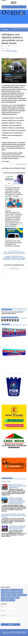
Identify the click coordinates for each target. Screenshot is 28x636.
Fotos (3, 595)
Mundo (19, 595)
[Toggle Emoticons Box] (2, 272)
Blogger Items (6, 633)
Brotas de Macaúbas (16, 590)
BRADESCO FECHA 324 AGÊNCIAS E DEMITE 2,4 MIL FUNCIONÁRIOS (17, 486)
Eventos (20, 592)
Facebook (12, 2)
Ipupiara (8, 595)
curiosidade (4, 600)
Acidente (11, 45)
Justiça (14, 595)
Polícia (24, 595)
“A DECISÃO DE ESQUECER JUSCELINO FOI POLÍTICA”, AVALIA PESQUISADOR (17, 528)
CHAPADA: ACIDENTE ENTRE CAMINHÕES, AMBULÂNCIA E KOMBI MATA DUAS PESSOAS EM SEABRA (14, 258)
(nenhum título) (6, 481)
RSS (15, 2)
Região (17, 597)
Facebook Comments (14, 268)
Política (15, 45)
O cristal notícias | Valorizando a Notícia (16, 631)
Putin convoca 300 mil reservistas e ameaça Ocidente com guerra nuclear (14, 252)
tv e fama (12, 600)
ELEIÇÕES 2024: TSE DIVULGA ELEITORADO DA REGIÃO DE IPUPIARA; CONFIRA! (13, 243)
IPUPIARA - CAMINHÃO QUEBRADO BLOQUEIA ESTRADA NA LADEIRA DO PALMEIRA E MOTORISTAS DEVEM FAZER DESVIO (16, 500)
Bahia (3, 590)
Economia (4, 592)
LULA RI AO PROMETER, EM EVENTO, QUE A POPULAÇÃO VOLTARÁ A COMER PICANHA (14, 516)
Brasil (7, 590)
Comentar (5, 45)
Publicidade (10, 597)
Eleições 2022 (12, 592)
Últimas (5, 29)
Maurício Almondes (21, 633)
